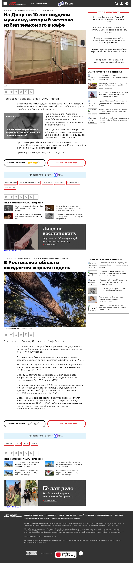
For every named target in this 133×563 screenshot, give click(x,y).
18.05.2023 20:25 (10, 11)
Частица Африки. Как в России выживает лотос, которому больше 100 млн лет (113, 77)
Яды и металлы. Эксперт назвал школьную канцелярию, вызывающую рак (112, 299)
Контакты (119, 515)
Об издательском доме (33, 515)
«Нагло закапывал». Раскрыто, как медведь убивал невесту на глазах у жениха (113, 265)
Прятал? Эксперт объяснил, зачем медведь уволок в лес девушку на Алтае (113, 103)
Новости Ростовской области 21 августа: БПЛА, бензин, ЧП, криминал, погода (69, 473)
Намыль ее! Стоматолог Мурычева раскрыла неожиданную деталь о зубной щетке (113, 111)
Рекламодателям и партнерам (36, 518)
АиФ (5, 86)
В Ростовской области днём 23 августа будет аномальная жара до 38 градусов (69, 464)
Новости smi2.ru (12, 250)
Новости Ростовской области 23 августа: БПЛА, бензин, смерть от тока (109, 19)
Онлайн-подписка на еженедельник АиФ (95, 515)
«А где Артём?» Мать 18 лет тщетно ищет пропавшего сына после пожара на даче (113, 282)
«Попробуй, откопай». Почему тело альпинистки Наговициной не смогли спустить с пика (113, 94)
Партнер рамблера (46, 553)
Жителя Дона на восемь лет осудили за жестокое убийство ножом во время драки (68, 208)
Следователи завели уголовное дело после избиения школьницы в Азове (28, 216)
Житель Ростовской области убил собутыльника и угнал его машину (29, 208)
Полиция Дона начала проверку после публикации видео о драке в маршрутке (69, 216)
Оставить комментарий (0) (66, 163)
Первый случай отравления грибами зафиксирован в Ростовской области (109, 50)
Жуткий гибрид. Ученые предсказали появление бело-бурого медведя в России (114, 120)
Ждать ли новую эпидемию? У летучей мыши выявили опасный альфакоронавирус (109, 40)
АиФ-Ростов (27, 328)
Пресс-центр (51, 515)
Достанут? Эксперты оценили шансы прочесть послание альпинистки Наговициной (114, 308)
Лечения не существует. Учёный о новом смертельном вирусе (112, 290)
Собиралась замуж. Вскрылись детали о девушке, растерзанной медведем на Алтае (112, 273)
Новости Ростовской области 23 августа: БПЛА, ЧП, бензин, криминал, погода (109, 30)
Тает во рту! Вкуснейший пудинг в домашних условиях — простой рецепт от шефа (113, 86)
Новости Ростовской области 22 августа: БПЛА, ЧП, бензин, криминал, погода (28, 473)
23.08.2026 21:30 (10, 258)
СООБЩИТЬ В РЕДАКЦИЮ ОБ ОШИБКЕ (66, 518)
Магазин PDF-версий (67, 515)
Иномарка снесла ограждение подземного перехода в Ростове (108, 61)
